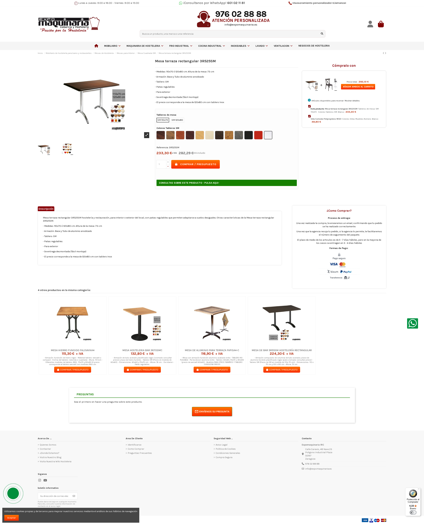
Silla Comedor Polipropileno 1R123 (326, 119)
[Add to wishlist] (67, 345)
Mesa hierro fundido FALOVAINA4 (72, 350)
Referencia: (162, 147)
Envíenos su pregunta (214, 411)
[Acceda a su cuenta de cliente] (370, 24)
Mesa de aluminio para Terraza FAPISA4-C (212, 350)
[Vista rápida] (77, 345)
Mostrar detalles (352, 101)
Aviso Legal (221, 444)
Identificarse (134, 444)
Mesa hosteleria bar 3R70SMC (142, 350)
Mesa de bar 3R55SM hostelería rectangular (282, 350)
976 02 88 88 (312, 463)
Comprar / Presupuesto (198, 164)
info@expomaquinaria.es (318, 468)
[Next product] (385, 53)
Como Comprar (136, 448)
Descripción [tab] (46, 208)
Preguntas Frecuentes (140, 453)
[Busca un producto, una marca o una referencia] (321, 33)
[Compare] (72, 345)
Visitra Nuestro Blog (50, 457)
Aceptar (11, 517)
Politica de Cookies (226, 448)
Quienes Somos (48, 444)
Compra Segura (224, 457)
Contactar (45, 448)
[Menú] (419, 490)
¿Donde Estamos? (49, 453)
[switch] (413, 512)
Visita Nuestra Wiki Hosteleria (55, 461)
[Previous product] (384, 53)
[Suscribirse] (73, 496)
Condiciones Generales (228, 453)
